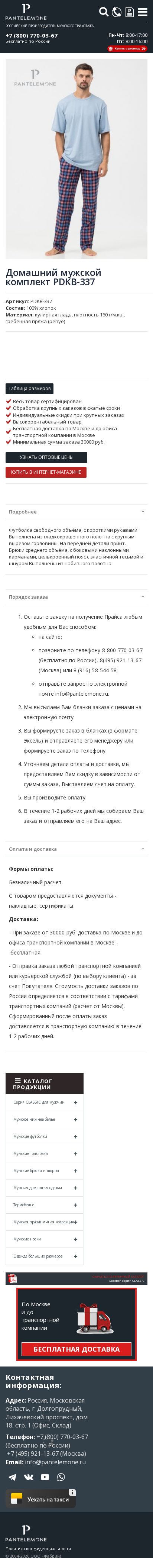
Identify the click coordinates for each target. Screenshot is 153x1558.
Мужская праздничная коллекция (43, 1221)
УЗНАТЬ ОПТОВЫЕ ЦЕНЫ (47, 457)
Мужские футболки (30, 1136)
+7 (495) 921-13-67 (32, 1453)
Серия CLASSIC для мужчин (39, 1102)
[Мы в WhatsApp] (60, 1482)
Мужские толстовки (30, 1153)
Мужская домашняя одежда (37, 1187)
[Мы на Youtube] (45, 1482)
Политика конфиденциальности (38, 1548)
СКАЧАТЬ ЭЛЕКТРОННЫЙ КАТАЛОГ (118, 1276)
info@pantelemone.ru (55, 1462)
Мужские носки (27, 1239)
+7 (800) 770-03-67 (32, 35)
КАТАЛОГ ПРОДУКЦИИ (32, 1084)
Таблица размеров (30, 388)
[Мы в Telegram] (13, 1482)
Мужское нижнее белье (34, 1119)
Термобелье (24, 1204)
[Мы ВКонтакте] (29, 1482)
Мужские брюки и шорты (36, 1170)
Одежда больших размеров (37, 1256)
